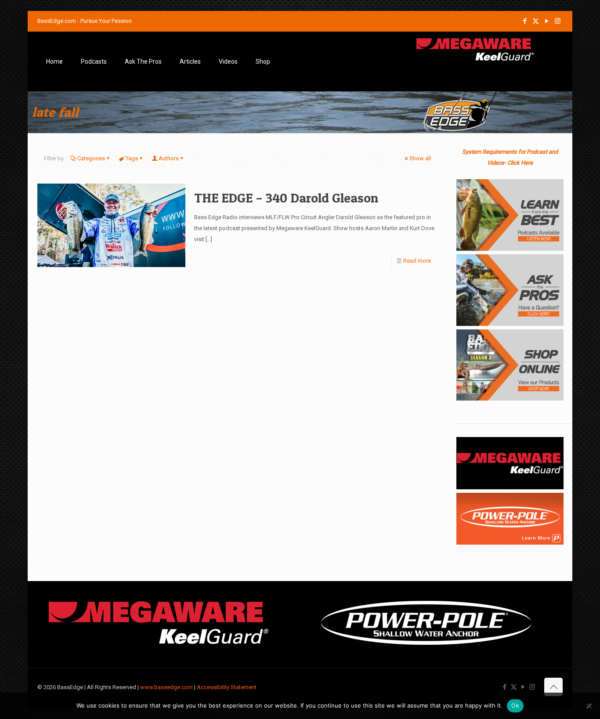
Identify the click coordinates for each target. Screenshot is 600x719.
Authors (169, 158)
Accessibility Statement (227, 687)
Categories (91, 158)
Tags (132, 158)
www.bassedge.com (166, 687)
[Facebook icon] (524, 21)
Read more (417, 260)
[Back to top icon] (553, 687)
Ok (515, 705)
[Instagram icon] (557, 21)
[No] (589, 705)
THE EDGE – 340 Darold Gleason (286, 198)
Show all (420, 158)
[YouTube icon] (546, 21)
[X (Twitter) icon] (535, 21)
